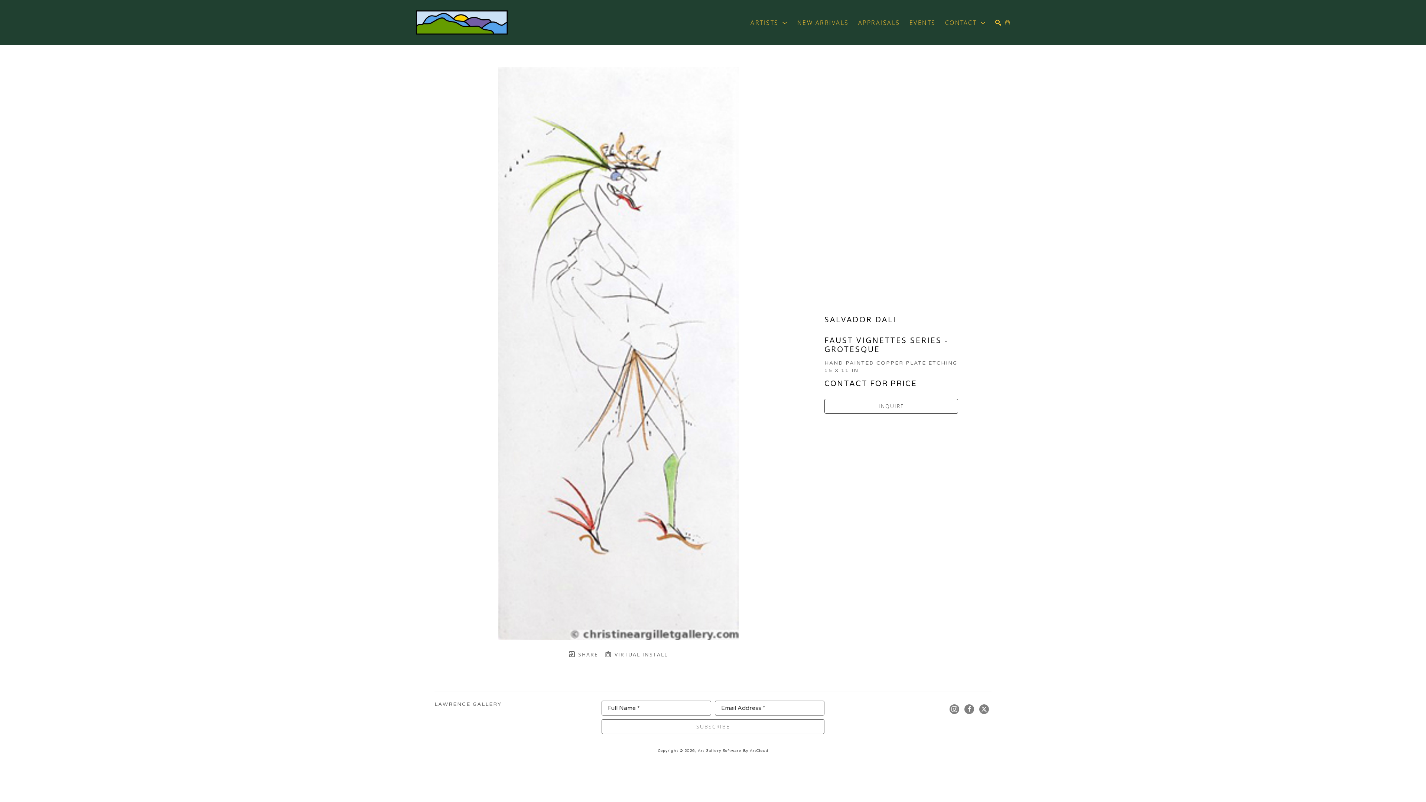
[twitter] (984, 709)
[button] (769, 22)
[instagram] (954, 709)
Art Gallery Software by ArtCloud (733, 751)
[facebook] (969, 709)
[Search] (998, 23)
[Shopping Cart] (1007, 23)
